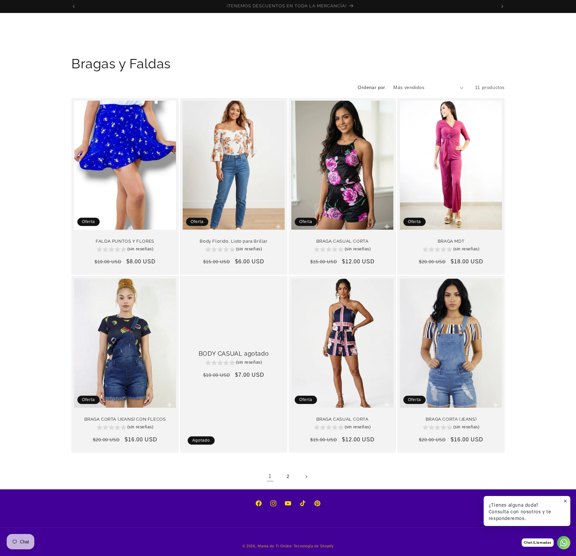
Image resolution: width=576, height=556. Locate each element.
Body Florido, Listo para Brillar (233, 241)
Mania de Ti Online (275, 546)
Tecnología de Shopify (313, 546)
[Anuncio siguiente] (502, 6)
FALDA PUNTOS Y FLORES (125, 241)
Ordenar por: (372, 87)
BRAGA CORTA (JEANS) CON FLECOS (125, 419)
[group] (125, 250)
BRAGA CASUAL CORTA (342, 241)
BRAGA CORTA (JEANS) (451, 419)
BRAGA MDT (451, 241)
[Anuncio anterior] (73, 6)
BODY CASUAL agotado (234, 353)
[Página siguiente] (306, 476)
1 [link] (270, 476)
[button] (219, 30)
